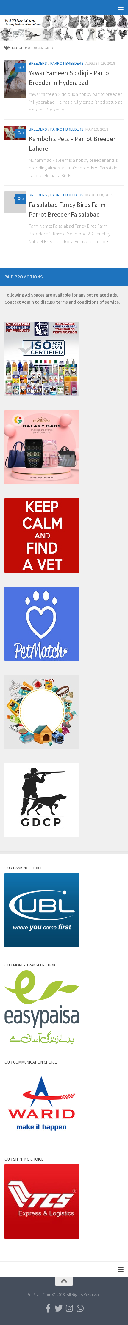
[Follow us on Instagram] (69, 1308)
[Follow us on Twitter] (58, 1308)
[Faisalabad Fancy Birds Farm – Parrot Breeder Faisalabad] (15, 202)
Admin (28, 302)
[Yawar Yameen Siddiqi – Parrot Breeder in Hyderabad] (15, 79)
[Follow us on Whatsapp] (80, 1308)
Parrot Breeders (67, 63)
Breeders (38, 63)
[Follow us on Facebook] (48, 1308)
